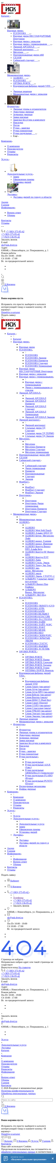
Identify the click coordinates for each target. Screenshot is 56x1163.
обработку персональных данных (18, 1152)
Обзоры (11, 215)
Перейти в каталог (10, 312)
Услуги (4, 1039)
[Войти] (2, 281)
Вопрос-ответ (14, 212)
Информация (7, 1072)
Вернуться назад (9, 967)
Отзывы (11, 151)
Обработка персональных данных (18, 1093)
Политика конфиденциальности (17, 1090)
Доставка (6, 1047)
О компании (13, 146)
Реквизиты (12, 154)
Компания (6, 1055)
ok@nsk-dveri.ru (9, 245)
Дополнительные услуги (13, 1045)
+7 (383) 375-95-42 (15, 231)
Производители (15, 149)
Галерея (5, 1082)
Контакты (6, 1085)
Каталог (5, 1050)
